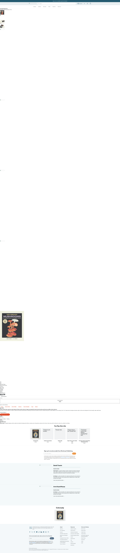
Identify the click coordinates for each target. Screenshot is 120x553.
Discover (44, 6)
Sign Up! (80, 3)
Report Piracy (83, 537)
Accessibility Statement (63, 539)
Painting (8, 418)
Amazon (2, 406)
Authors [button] (39, 6)
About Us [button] (59, 6)
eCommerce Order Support (75, 533)
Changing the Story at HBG (64, 537)
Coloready (1, 420)
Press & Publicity (62, 543)
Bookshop (19, 406)
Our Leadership (62, 530)
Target (32, 406)
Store (49, 6)
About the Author (3, 421)
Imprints (54, 6)
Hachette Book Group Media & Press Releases (64, 542)
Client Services (73, 530)
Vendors (72, 541)
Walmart (36, 406)
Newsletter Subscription (64, 533)
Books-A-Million (14, 406)
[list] (60, 346)
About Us (61, 528)
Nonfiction (1, 416)
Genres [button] (34, 6)
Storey (1, 391)
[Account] (87, 3)
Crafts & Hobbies (3, 418)
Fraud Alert (83, 539)
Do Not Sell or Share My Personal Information (85, 536)
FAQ (71, 540)
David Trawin (3, 384)
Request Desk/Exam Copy (5, 414)
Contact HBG (73, 538)
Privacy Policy (83, 530)
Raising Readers (73, 543)
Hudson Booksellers (26, 406)
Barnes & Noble (7, 406)
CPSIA (82, 541)
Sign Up (74, 453)
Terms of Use (83, 528)
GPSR (82, 542)
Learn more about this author (58, 480)
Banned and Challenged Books (64, 536)
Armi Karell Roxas (4, 385)
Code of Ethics (83, 533)
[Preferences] (84, 3)
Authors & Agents (73, 528)
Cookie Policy (83, 532)
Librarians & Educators (74, 532)
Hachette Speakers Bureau (75, 535)
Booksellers (72, 545)
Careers (72, 536)
